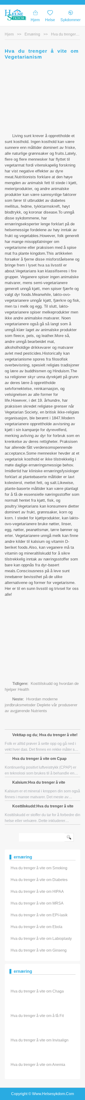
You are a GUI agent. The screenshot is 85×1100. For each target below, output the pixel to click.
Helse (50, 20)
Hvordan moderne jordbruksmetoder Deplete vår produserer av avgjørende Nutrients (41, 705)
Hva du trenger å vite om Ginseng (39, 950)
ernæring (32, 34)
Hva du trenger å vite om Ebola (36, 927)
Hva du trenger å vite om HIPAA (37, 892)
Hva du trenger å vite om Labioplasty (41, 939)
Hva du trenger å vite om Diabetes (39, 880)
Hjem (35, 20)
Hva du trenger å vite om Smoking (39, 868)
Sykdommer (70, 20)
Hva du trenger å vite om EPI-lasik (39, 915)
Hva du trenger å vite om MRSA (37, 903)
